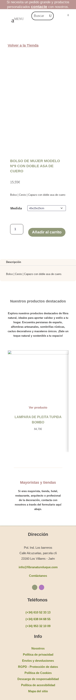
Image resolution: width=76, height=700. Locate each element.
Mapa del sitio (38, 691)
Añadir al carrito (47, 232)
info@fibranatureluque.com (38, 567)
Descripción (13, 262)
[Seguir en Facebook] (34, 587)
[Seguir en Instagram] (41, 587)
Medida (16, 208)
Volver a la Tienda (23, 45)
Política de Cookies (38, 673)
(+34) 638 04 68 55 (38, 619)
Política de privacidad (38, 654)
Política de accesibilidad (38, 685)
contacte (39, 6)
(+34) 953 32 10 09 (38, 626)
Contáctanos (38, 575)
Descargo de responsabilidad (38, 679)
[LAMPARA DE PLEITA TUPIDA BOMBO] (38, 353)
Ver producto (38, 407)
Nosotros (38, 648)
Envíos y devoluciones (38, 660)
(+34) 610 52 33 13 (38, 612)
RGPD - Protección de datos (38, 666)
